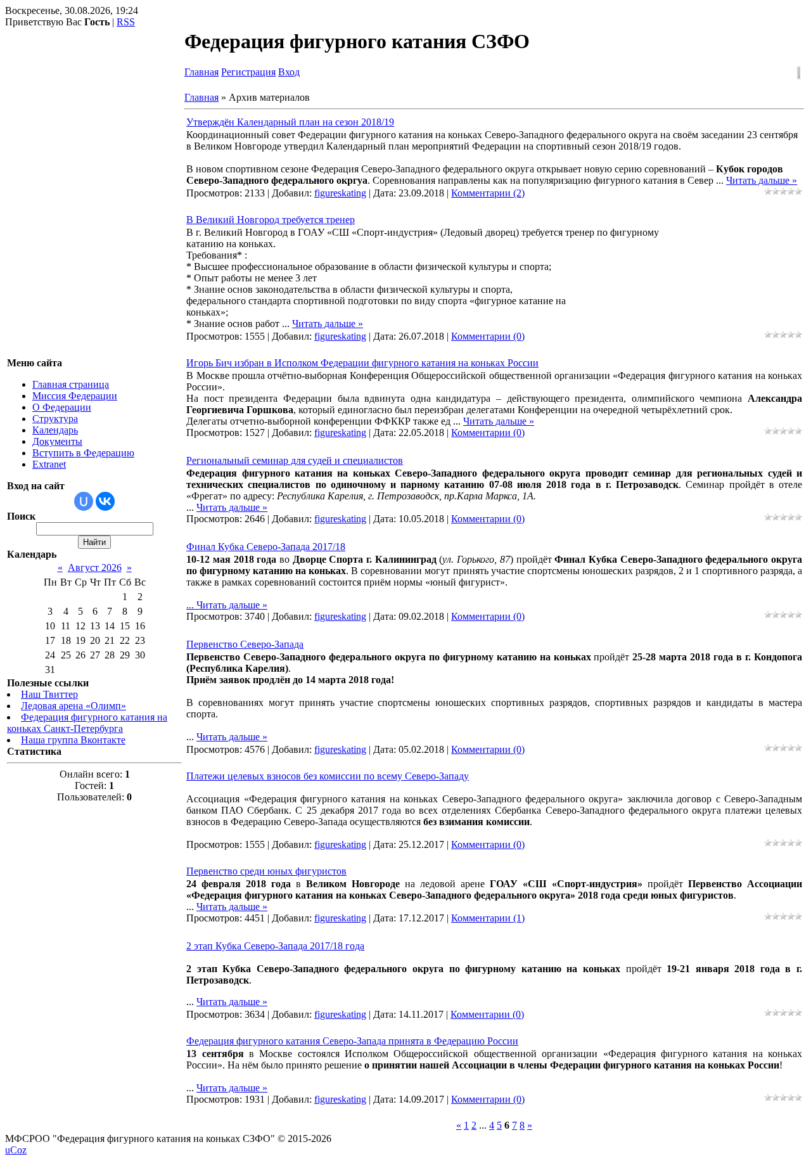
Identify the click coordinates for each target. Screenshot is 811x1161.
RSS (126, 21)
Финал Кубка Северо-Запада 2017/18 (265, 546)
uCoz (16, 1150)
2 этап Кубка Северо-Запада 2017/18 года (275, 945)
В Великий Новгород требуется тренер (270, 219)
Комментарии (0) (488, 336)
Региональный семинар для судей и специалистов (294, 460)
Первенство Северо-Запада (244, 644)
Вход (289, 72)
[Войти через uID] (83, 501)
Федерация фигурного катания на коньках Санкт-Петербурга (87, 723)
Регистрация (248, 72)
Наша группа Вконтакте (73, 739)
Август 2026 (95, 567)
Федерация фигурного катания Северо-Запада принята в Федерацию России (352, 1041)
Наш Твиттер (49, 694)
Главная (201, 72)
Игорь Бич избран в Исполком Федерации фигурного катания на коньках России (362, 362)
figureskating (340, 193)
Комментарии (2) (488, 193)
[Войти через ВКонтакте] (105, 501)
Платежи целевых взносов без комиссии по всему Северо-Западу (327, 776)
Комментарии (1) (488, 918)
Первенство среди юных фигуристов (266, 871)
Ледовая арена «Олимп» (73, 705)
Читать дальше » (761, 180)
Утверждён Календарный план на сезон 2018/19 (290, 122)
